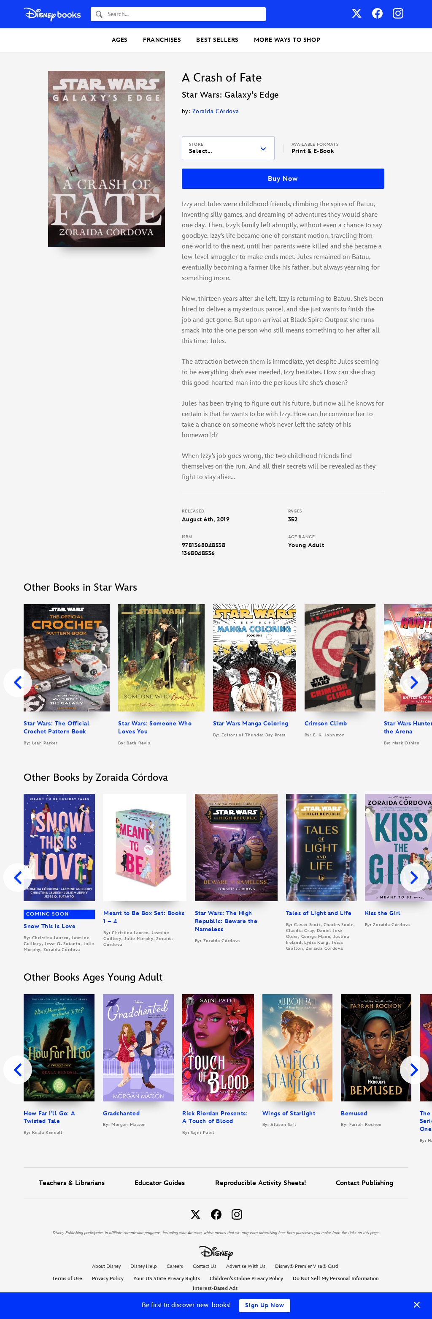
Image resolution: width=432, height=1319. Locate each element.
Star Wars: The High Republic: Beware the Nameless (226, 921)
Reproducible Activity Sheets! (260, 1183)
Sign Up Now (264, 1305)
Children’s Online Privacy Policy (246, 1278)
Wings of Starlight (289, 1113)
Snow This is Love (50, 926)
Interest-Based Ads (215, 1288)
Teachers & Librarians (72, 1183)
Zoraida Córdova (215, 111)
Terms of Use (67, 1278)
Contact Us (204, 1266)
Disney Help (143, 1266)
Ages (120, 40)
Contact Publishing (364, 1183)
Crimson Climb (326, 723)
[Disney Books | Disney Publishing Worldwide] (52, 14)
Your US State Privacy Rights (166, 1278)
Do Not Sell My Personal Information (336, 1279)
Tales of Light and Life (318, 913)
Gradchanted (121, 1113)
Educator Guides (160, 1183)
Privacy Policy (108, 1278)
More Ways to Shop (287, 40)
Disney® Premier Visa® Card (306, 1266)
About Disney (106, 1266)
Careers (175, 1266)
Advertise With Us (245, 1266)
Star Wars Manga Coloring (251, 723)
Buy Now (282, 179)
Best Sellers (217, 40)
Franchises (162, 40)
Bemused (354, 1113)
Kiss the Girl (383, 913)
